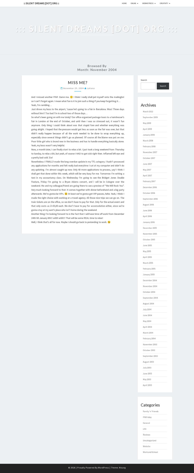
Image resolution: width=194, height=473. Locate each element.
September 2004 (150, 297)
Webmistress (147, 3)
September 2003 (150, 356)
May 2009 (147, 123)
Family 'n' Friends (150, 411)
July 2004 (147, 309)
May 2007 (147, 169)
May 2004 (147, 321)
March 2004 (148, 332)
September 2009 (150, 117)
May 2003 (147, 379)
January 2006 (149, 222)
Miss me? (77, 82)
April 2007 (147, 175)
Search (144, 80)
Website (146, 446)
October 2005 (149, 239)
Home (124, 3)
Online (133, 3)
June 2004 (147, 315)
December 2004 (150, 280)
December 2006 (150, 187)
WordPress (103, 467)
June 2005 (147, 245)
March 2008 (148, 140)
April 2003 (147, 385)
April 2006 (147, 216)
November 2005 (150, 233)
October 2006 (149, 193)
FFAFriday (147, 417)
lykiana (91, 88)
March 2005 (148, 263)
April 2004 (147, 327)
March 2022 (148, 111)
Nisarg (122, 467)
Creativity (164, 3)
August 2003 (148, 361)
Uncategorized (149, 440)
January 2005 (149, 274)
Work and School (150, 452)
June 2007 (147, 164)
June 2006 (147, 210)
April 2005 (147, 257)
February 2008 (149, 146)
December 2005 (150, 228)
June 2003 (147, 373)
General (146, 423)
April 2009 (147, 129)
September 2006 (150, 199)
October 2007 (149, 158)
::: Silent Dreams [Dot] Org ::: (41, 3)
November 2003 (150, 344)
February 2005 (149, 268)
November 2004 (150, 286)
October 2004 (149, 292)
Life (144, 429)
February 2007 (149, 181)
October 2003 (149, 350)
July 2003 (147, 367)
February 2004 (149, 338)
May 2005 (147, 251)
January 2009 (149, 134)
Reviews (146, 434)
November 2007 (150, 152)
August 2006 (148, 204)
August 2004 (148, 303)
